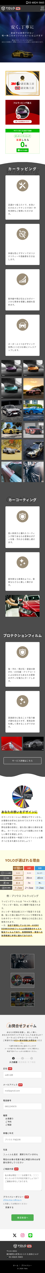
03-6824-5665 (16, 1256)
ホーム (15, 1265)
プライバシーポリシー (12, 1200)
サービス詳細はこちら (22, 760)
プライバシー (26, 1265)
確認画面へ (23, 1217)
